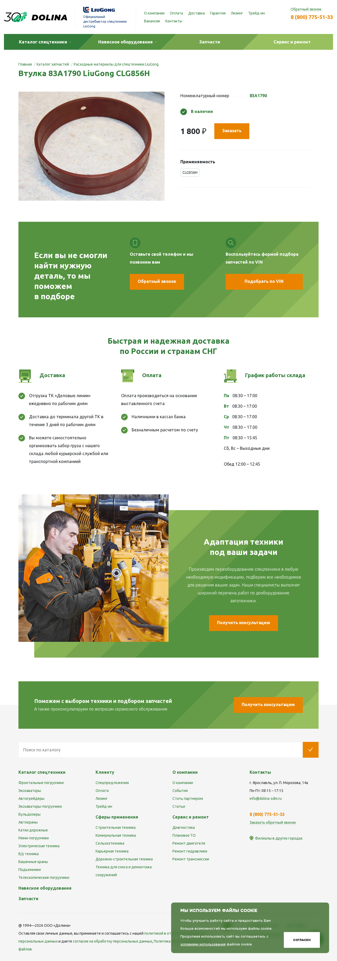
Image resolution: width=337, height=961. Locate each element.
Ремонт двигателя (188, 843)
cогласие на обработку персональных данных (112, 941)
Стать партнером (187, 798)
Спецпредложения (112, 783)
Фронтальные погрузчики (41, 783)
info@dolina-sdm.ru (266, 798)
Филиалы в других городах (279, 838)
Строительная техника (116, 827)
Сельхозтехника (110, 843)
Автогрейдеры (31, 798)
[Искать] (311, 750)
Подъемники (29, 870)
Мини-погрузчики (33, 838)
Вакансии (152, 21)
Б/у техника (28, 854)
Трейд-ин (256, 13)
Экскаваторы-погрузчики (40, 806)
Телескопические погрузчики (43, 877)
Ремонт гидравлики (189, 851)
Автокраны (28, 822)
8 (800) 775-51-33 (312, 17)
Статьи (178, 806)
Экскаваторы (29, 790)
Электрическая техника (39, 846)
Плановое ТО (184, 835)
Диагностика (183, 827)
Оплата (176, 13)
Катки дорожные (33, 830)
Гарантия (218, 13)
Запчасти (28, 898)
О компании (154, 13)
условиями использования (203, 944)
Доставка (196, 13)
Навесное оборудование (45, 888)
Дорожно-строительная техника (124, 859)
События (180, 790)
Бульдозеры (29, 814)
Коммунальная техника (116, 835)
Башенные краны (33, 862)
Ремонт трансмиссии (190, 859)
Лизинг (237, 13)
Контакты (173, 21)
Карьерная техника (112, 851)
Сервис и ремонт (190, 817)
